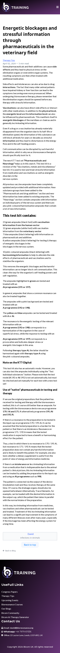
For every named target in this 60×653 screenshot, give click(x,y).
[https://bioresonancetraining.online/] (15, 7)
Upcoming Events (9, 600)
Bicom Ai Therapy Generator (15, 617)
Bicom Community (10, 613)
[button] (57, 7)
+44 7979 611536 (23, 631)
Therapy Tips (9, 60)
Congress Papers (9, 591)
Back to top (30, 544)
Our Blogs (6, 608)
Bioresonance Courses (12, 604)
